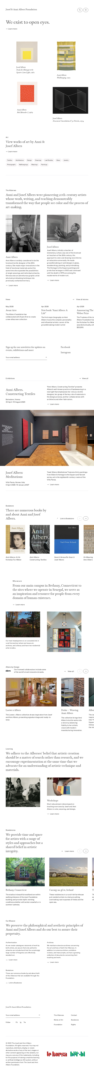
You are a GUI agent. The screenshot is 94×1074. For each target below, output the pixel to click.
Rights (73, 1025)
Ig (20, 1022)
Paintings (44, 165)
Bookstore (75, 1020)
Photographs (11, 165)
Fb (17, 1022)
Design (29, 160)
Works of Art (58, 1020)
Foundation (58, 1025)
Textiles (9, 160)
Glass (58, 160)
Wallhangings (23, 165)
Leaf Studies (49, 160)
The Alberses (59, 1015)
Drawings (38, 160)
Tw (25, 1022)
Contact (74, 1015)
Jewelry (66, 160)
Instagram (66, 352)
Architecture (20, 160)
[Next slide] (85, 518)
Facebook (65, 347)
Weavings (34, 165)
